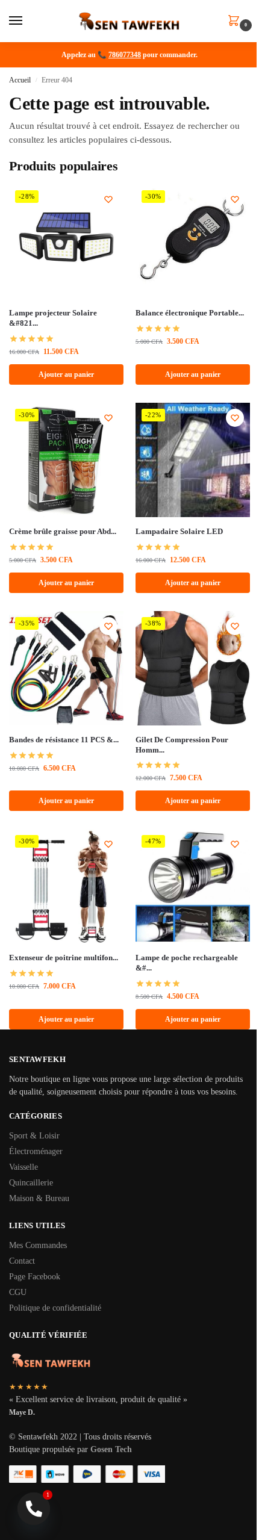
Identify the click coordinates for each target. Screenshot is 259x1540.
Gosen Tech (111, 1449)
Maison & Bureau (39, 1198)
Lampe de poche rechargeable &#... (187, 962)
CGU (18, 1292)
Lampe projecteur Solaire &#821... (53, 318)
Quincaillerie (31, 1182)
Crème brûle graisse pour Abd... (62, 531)
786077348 (124, 55)
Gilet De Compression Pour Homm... (182, 744)
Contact (22, 1260)
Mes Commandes (38, 1245)
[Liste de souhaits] (108, 199)
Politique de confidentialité (55, 1307)
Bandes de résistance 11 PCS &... (64, 739)
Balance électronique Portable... (190, 312)
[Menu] (27, 21)
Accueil (20, 80)
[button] (236, 22)
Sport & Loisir (34, 1135)
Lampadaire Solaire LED (179, 531)
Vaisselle (23, 1167)
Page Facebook (34, 1276)
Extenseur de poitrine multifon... (63, 957)
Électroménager (36, 1151)
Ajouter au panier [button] (66, 374)
